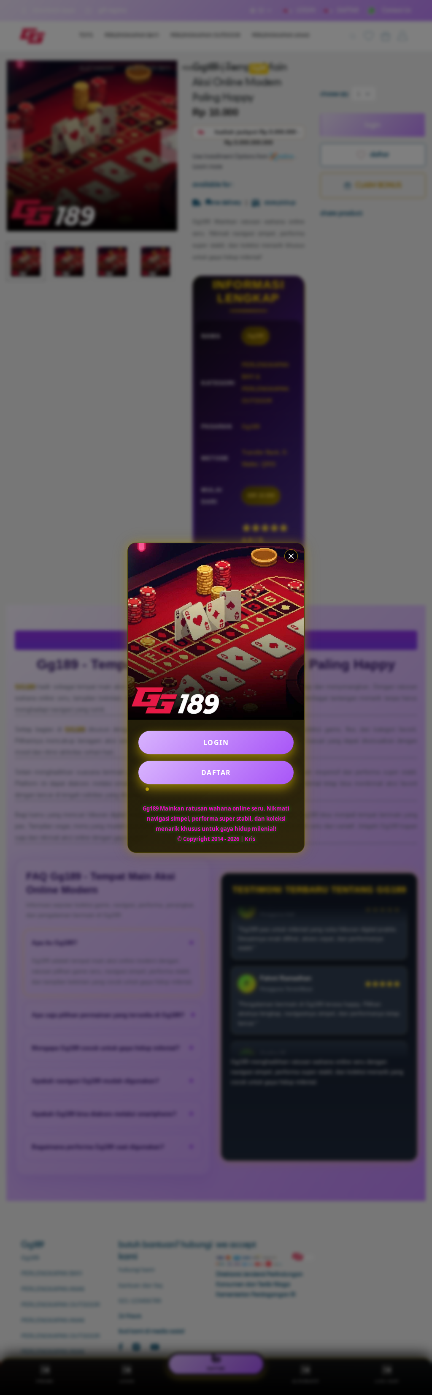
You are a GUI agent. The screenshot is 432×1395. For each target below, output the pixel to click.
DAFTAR (216, 772)
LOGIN (216, 742)
